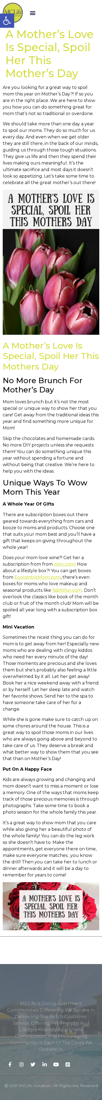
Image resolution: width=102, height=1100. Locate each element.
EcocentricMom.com (37, 577)
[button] (32, 12)
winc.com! (65, 564)
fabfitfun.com (67, 590)
